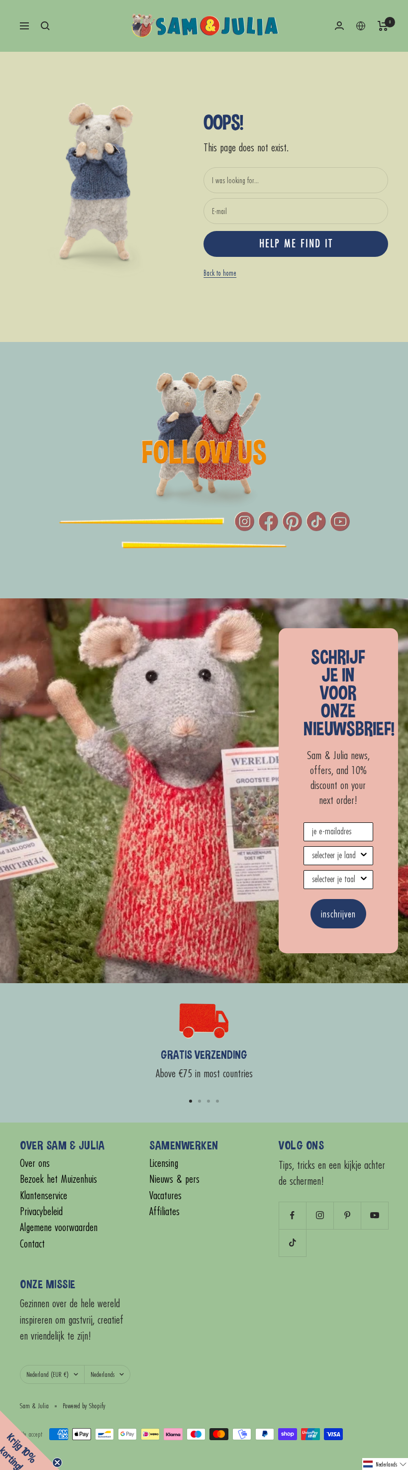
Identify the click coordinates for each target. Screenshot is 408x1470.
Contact (32, 1244)
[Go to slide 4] (217, 1101)
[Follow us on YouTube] (374, 1215)
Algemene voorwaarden (59, 1227)
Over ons (35, 1163)
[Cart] (383, 26)
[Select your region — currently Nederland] (361, 26)
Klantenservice (43, 1195)
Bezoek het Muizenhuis (58, 1179)
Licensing (163, 1163)
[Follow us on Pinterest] (347, 1215)
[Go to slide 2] (199, 1101)
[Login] (339, 25)
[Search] (45, 25)
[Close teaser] (57, 1463)
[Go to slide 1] (190, 1101)
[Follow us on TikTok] (292, 1242)
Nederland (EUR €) (47, 1374)
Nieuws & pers (174, 1179)
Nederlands (102, 1374)
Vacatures (165, 1195)
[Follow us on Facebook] (292, 1215)
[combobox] (335, 856)
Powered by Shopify (84, 1405)
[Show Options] (364, 856)
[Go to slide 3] (208, 1101)
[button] (385, 1464)
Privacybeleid (41, 1211)
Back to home (220, 272)
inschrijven (338, 913)
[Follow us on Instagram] (319, 1215)
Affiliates (164, 1211)
